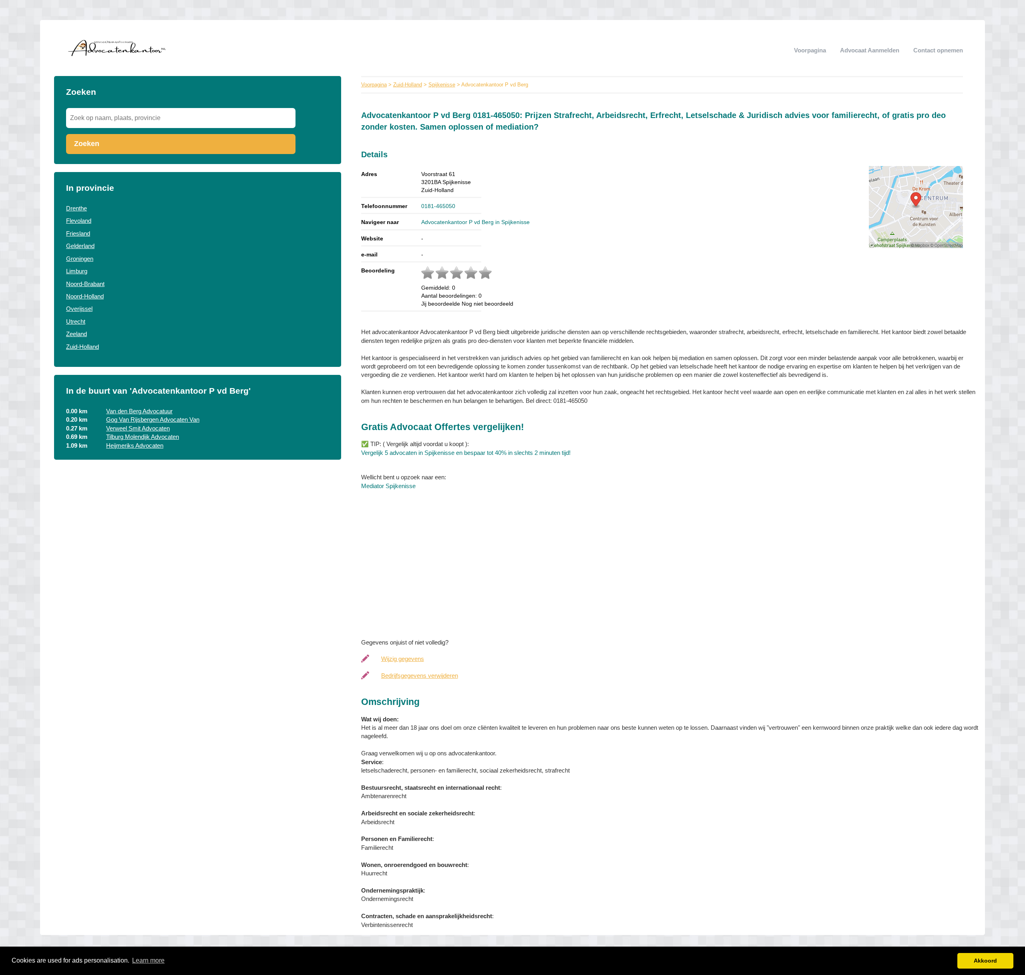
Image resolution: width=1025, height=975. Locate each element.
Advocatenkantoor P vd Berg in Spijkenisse (475, 222)
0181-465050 (438, 206)
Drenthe (76, 208)
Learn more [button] (148, 960)
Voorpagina (810, 50)
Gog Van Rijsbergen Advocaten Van (152, 419)
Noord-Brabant (85, 283)
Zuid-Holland (82, 346)
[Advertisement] (601, 562)
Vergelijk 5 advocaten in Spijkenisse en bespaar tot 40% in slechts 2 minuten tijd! (466, 452)
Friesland (78, 233)
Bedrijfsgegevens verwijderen (419, 675)
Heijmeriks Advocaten (134, 445)
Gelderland (80, 245)
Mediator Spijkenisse (388, 485)
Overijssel (79, 308)
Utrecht (75, 321)
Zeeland (76, 333)
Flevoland (78, 220)
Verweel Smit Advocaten (138, 428)
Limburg (76, 271)
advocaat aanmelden (869, 50)
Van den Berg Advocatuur (139, 411)
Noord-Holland (85, 296)
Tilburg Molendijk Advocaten (142, 436)
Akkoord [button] (985, 960)
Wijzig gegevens (402, 658)
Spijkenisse (441, 85)
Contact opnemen (938, 50)
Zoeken (86, 144)
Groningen (79, 258)
